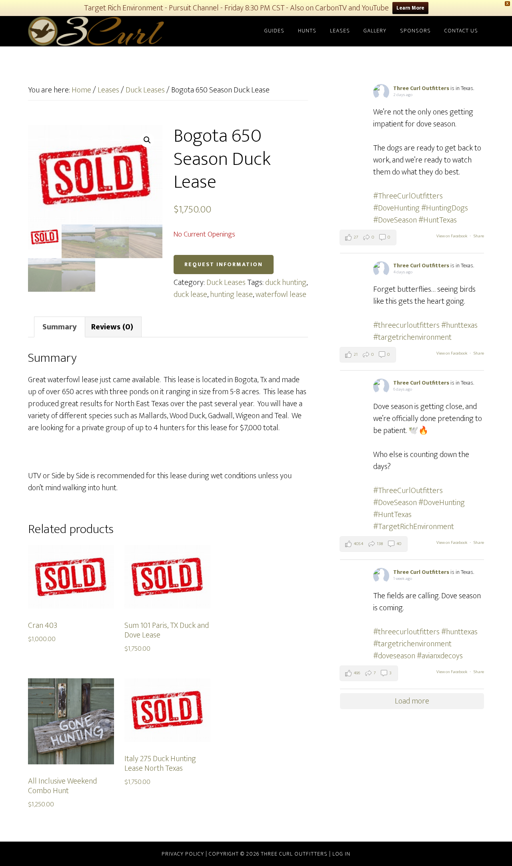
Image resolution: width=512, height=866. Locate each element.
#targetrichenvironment (412, 337)
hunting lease (231, 294)
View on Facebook (451, 236)
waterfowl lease (281, 294)
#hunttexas (459, 325)
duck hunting (285, 282)
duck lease (190, 294)
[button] (147, 140)
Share (479, 236)
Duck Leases (145, 90)
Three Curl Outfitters (100, 31)
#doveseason (394, 656)
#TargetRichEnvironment (413, 526)
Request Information (223, 264)
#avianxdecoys (440, 656)
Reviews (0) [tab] (112, 327)
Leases (108, 90)
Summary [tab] (59, 327)
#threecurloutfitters (406, 325)
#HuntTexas (437, 220)
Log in (341, 853)
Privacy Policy (184, 853)
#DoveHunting (396, 208)
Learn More (410, 8)
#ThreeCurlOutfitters (408, 196)
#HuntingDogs (444, 208)
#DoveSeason (395, 220)
